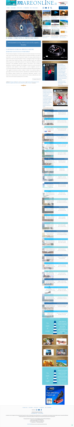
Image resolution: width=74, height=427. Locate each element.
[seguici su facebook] (48, 8)
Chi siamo (13, 8)
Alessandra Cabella (30, 81)
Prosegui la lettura (36, 79)
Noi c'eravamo (34, 8)
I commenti (26, 8)
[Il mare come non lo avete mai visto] (24, 23)
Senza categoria (22, 81)
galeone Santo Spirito (14, 82)
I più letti (19, 8)
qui (63, 333)
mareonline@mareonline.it (63, 85)
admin (17, 81)
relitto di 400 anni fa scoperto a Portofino (24, 82)
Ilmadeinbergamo (34, 413)
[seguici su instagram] (43, 8)
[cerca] (51, 8)
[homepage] (37, 2)
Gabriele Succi (8, 82)
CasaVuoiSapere (40, 413)
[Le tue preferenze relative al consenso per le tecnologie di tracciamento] (72, 425)
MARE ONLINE (29, 424)
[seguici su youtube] (46, 8)
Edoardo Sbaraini (36, 81)
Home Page (25, 407)
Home (8, 8)
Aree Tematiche (63, 8)
